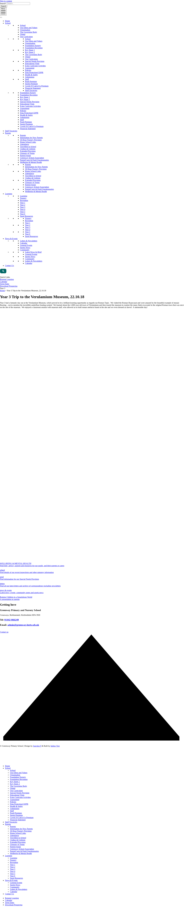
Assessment (29, 68)
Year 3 (22, 207)
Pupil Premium (31, 81)
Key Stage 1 (30, 50)
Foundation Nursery (33, 46)
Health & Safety (31, 75)
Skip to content (6, 1)
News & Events (11, 239)
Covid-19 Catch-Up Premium (36, 86)
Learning (8, 194)
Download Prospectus (8, 286)
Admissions (29, 77)
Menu (3, 9)
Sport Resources (26, 216)
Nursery (23, 198)
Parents (8, 133)
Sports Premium (31, 84)
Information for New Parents (31, 138)
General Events (26, 245)
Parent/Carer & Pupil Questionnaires (34, 160)
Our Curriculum (26, 37)
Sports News (25, 248)
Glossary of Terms (27, 153)
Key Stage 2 (30, 52)
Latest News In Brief (33, 252)
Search (3, 6)
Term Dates (4, 284)
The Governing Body (28, 32)
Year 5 (22, 212)
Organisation (25, 30)
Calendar (23, 243)
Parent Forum (25, 155)
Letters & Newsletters (28, 241)
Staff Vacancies (31, 90)
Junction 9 (37, 746)
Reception (24, 200)
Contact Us (9, 265)
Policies (28, 70)
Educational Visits (32, 63)
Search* (3, 3)
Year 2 (22, 205)
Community (24, 250)
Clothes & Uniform (27, 149)
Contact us (4, 632)
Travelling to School (28, 147)
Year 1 (22, 203)
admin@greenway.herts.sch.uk (23, 625)
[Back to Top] (92, 744)
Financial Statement (33, 88)
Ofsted (22, 34)
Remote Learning (7, 279)
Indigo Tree (55, 746)
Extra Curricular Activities (35, 66)
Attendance (24, 144)
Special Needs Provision (34, 61)
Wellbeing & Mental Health (31, 162)
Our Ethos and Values (28, 28)
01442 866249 (11, 619)
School (8, 23)
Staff (27, 79)
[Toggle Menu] (1, 17)
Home (7, 21)
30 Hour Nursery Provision (31, 140)
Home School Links (28, 142)
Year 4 (22, 209)
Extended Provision (28, 151)
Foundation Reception (34, 48)
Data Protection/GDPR (34, 72)
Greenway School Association (32, 158)
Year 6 (22, 214)
